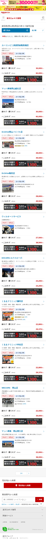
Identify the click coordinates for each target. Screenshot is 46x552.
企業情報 (5, 522)
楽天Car (4, 504)
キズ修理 (11, 504)
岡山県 (17, 504)
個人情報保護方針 (14, 522)
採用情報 (23, 522)
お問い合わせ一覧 (14, 538)
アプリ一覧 (5, 538)
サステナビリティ (24, 538)
